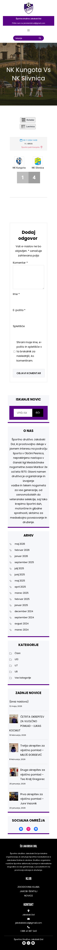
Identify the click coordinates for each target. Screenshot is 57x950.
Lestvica (30, 126)
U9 (16, 671)
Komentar (20, 263)
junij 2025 (20, 574)
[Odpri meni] (28, 30)
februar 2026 (22, 550)
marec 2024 (22, 629)
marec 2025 (21, 593)
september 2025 (24, 562)
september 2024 (24, 617)
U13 (16, 659)
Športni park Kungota (30, 147)
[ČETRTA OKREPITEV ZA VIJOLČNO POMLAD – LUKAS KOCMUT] (13, 719)
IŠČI (38, 412)
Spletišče (19, 326)
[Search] (40, 38)
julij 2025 (19, 568)
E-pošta (19, 310)
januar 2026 (21, 556)
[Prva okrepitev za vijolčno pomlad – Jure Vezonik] (13, 797)
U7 (16, 665)
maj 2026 (20, 544)
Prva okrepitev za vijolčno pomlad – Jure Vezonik (32, 798)
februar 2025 (22, 599)
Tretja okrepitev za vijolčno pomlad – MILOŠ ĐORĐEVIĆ (32, 750)
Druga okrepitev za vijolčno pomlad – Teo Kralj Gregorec (32, 774)
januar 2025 (21, 605)
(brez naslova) (19, 701)
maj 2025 (20, 580)
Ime (16, 294)
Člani (17, 653)
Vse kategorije (23, 677)
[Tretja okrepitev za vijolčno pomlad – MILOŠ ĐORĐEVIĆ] (13, 748)
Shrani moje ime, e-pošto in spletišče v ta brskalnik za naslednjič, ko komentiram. (29, 351)
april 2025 (20, 586)
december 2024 (24, 611)
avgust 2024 (22, 623)
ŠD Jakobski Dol (28, 846)
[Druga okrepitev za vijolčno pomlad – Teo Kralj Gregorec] (13, 773)
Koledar (30, 120)
